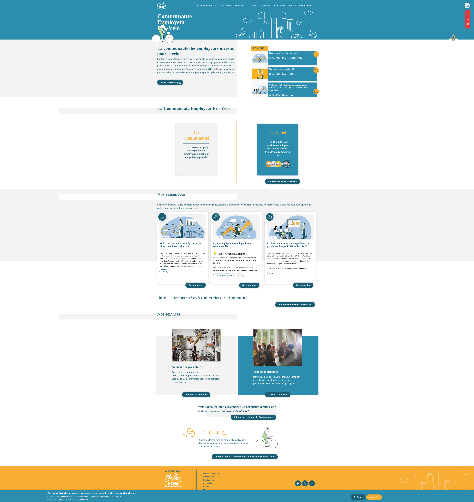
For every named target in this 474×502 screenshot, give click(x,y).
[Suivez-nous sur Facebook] (468, 14)
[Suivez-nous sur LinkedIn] (468, 24)
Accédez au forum (277, 394)
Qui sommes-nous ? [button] (206, 5)
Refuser (358, 497)
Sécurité (240, 275)
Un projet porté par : (173, 471)
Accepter (374, 497)
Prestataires (208, 480)
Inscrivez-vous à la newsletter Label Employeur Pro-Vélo (245, 456)
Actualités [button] (265, 5)
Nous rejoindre (168, 82)
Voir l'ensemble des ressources (295, 304)
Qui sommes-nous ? (212, 473)
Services (164, 271)
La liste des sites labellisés (282, 181)
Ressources (226, 5)
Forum (254, 5)
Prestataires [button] (241, 5)
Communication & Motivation (224, 275)
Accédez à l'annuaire (196, 394)
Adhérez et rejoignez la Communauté (253, 417)
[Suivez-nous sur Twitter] (468, 19)
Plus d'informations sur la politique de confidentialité (67, 499)
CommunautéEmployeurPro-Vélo (174, 22)
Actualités (207, 483)
